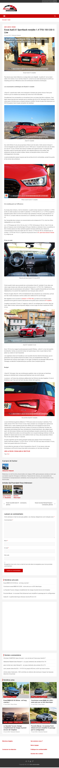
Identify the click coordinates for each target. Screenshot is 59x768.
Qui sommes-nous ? (37, 741)
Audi (9, 20)
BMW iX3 (37, 696)
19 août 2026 (34, 731)
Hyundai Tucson (18, 722)
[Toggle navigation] (4, 16)
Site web (6, 555)
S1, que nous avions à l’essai (45, 232)
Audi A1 (9, 27)
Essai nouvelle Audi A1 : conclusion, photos (16, 503)
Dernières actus (9, 680)
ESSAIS (14, 27)
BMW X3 (9, 696)
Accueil (4, 20)
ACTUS (5, 722)
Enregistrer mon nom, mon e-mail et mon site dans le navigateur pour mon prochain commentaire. (28, 565)
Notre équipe (35, 745)
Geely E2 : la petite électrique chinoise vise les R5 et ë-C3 (19, 597)
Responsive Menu (55, 1)
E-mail (6, 548)
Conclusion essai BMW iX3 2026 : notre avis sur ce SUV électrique (22, 586)
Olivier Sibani (14, 704)
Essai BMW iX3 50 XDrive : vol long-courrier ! (16, 583)
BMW (5, 696)
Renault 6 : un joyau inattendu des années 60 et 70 (31, 661)
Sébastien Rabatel (16, 35)
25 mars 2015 (7, 35)
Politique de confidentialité (39, 749)
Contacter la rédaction (9, 749)
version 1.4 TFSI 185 (28, 298)
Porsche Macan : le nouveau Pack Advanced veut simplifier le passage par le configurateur (29, 593)
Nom (6, 540)
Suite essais (43, 696)
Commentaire (8, 520)
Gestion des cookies (37, 753)
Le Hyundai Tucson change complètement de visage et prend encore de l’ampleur (26, 590)
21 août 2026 (6, 704)
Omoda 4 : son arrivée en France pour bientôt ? (32, 658)
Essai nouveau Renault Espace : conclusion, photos (44, 503)
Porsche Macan (46, 722)
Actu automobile (34, 764)
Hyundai (10, 722)
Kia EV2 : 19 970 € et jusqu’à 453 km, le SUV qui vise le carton (32, 668)
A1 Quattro (48, 300)
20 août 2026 (6, 731)
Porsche (38, 722)
